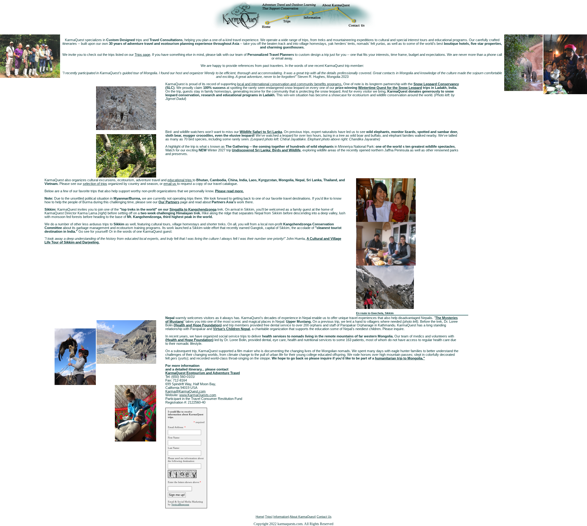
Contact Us (324, 516)
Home (259, 516)
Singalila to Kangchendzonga (192, 209)
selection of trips (95, 184)
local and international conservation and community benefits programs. (289, 84)
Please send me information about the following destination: (186, 459)
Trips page (142, 55)
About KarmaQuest (302, 516)
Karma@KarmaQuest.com (185, 391)
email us (170, 184)
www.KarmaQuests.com (197, 395)
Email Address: (176, 427)
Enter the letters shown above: (184, 482)
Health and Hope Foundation (198, 325)
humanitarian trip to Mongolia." (400, 358)
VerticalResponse (180, 504)
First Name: (174, 437)
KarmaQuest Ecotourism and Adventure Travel (202, 373)
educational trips (180, 180)
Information (280, 516)
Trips (268, 516)
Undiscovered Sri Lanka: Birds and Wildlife (266, 150)
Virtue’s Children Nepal (231, 329)
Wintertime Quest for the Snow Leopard (390, 88)
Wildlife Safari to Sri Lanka (261, 132)
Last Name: (174, 448)
